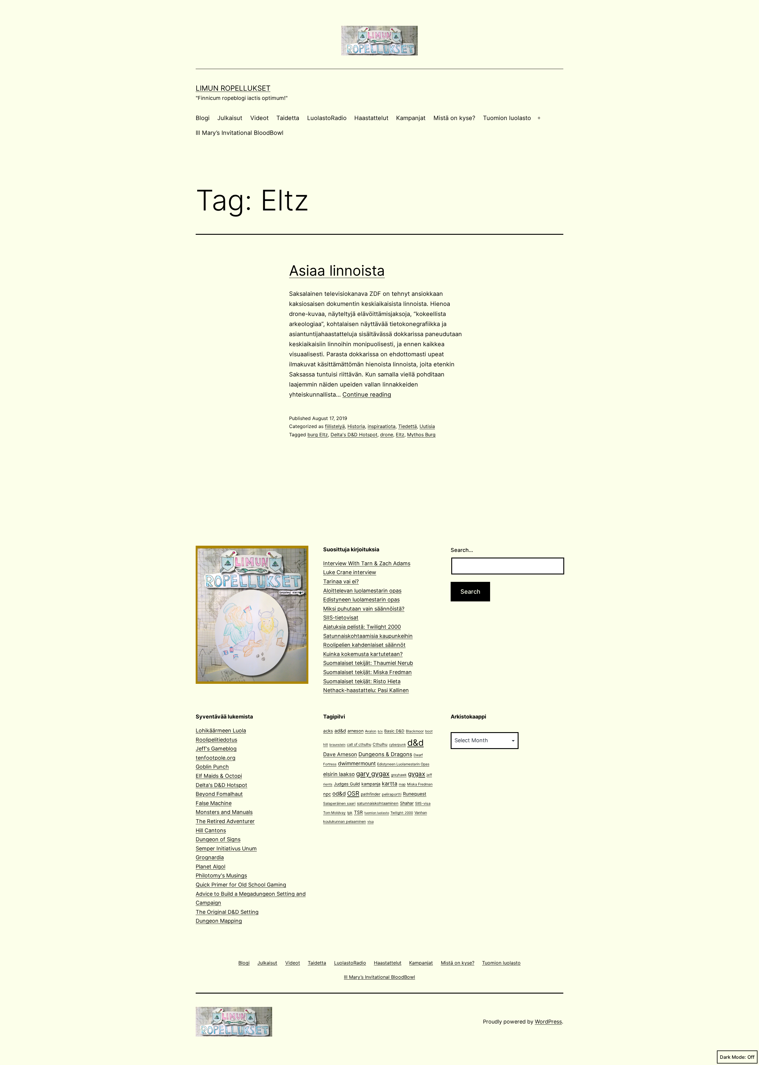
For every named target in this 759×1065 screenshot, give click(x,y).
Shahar (407, 803)
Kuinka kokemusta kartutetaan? (363, 654)
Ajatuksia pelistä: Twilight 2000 (362, 627)
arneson (355, 730)
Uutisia (427, 426)
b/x (380, 731)
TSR (358, 812)
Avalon (370, 731)
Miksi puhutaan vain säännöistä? (363, 609)
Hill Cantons (211, 830)
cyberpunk (397, 745)
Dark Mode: (733, 1057)
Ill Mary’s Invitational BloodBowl (239, 132)
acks (328, 731)
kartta (389, 783)
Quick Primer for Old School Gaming (241, 885)
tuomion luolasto (376, 813)
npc (327, 794)
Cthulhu (380, 744)
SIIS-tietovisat (340, 617)
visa (370, 822)
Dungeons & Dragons (385, 754)
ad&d (340, 731)
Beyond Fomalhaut (219, 794)
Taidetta (287, 118)
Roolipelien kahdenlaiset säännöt (364, 645)
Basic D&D (394, 731)
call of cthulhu (359, 744)
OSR (353, 793)
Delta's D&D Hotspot (354, 435)
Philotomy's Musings (221, 875)
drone (386, 435)
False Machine (214, 803)
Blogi (203, 118)
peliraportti (391, 794)
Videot (259, 118)
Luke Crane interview (349, 572)
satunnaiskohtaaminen (377, 803)
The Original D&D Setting (227, 912)
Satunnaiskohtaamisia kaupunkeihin (368, 636)
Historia (356, 426)
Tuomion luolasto (507, 118)
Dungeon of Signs (218, 839)
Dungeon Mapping (219, 921)
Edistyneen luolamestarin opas (361, 599)
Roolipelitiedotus (216, 740)
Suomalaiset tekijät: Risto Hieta (362, 681)
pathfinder (370, 794)
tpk (350, 812)
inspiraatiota (382, 426)
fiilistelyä (335, 426)
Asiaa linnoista (337, 270)
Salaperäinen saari (339, 803)
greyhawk (398, 775)
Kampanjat (410, 118)
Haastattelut (371, 118)
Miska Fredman (420, 784)
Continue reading (366, 394)
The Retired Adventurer (225, 821)
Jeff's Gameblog (216, 748)
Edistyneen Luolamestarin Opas (403, 764)
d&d (415, 742)
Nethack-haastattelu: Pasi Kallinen (366, 690)
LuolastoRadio (327, 118)
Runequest (414, 794)
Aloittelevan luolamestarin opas (362, 590)
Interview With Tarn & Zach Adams (366, 563)
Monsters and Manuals (224, 812)
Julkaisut (229, 118)
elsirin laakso (339, 774)
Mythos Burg (421, 435)
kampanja (370, 783)
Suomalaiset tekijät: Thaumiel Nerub (368, 663)
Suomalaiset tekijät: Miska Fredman (367, 672)
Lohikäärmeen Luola (221, 730)
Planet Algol (210, 866)
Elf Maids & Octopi (219, 776)
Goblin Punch (212, 767)
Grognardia (210, 857)
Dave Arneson (340, 754)
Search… (462, 550)
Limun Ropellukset (233, 88)
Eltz (400, 435)
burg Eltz (317, 435)
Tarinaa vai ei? (341, 581)
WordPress (548, 1021)
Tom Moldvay (334, 812)
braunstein (337, 745)
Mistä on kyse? (454, 118)
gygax (416, 773)
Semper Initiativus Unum (226, 848)
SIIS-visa (422, 803)
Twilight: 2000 (401, 813)
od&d (339, 793)
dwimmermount (357, 763)
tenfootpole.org (215, 758)
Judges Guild (347, 783)
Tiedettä (407, 426)
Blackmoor (415, 731)
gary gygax (373, 773)
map (402, 784)
